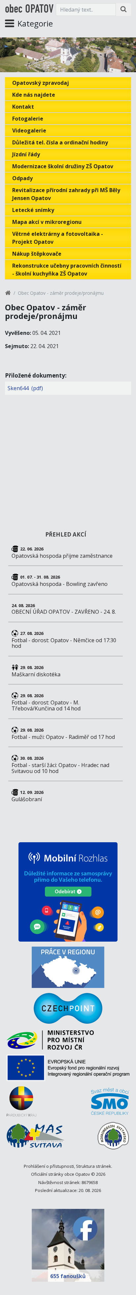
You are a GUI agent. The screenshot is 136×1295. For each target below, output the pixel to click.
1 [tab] (68, 63)
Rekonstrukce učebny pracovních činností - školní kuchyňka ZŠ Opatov (66, 269)
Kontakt (23, 106)
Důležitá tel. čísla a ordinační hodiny (60, 142)
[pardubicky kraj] (21, 1103)
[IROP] (68, 1070)
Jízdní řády (26, 154)
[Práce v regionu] (68, 967)
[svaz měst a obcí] (110, 1104)
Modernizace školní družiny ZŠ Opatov (62, 166)
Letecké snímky (33, 210)
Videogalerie (29, 130)
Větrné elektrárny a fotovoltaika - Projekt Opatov (57, 237)
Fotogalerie (27, 118)
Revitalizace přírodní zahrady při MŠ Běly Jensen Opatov (66, 194)
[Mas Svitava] (35, 1138)
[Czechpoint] (68, 1008)
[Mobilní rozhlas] (68, 892)
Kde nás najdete (33, 94)
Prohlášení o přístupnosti (49, 1166)
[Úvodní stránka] (8, 294)
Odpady (22, 178)
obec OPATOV (29, 9)
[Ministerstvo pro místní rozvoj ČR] (50, 1042)
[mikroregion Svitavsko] (113, 1138)
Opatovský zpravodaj (40, 82)
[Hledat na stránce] (123, 9)
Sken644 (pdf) (25, 388)
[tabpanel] (68, 54)
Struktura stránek (93, 1166)
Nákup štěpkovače (36, 253)
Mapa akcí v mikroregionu (47, 222)
